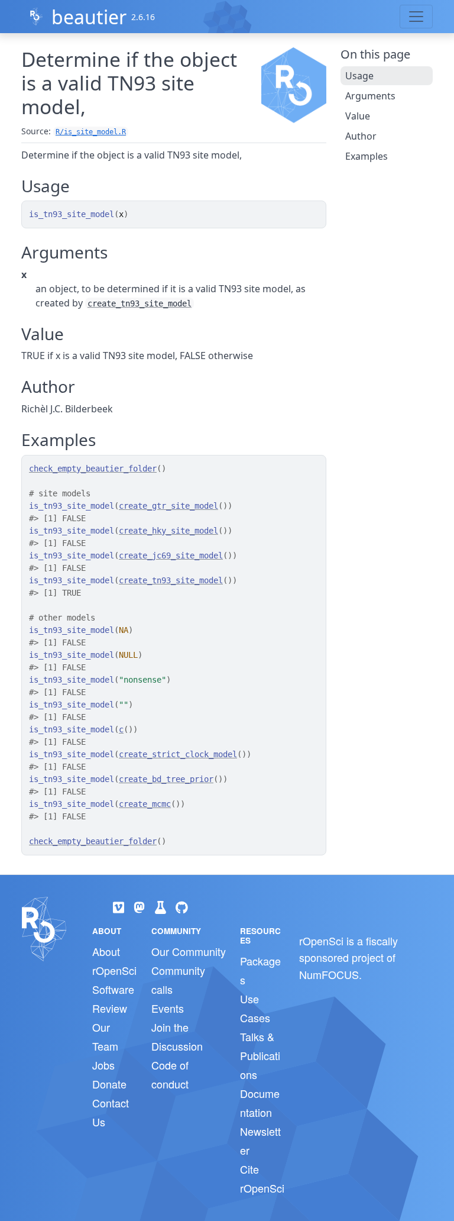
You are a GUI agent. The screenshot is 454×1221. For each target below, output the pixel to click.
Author (361, 136)
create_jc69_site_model (171, 555)
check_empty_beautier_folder (93, 468)
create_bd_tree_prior (166, 779)
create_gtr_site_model (168, 506)
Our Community (188, 951)
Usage (359, 75)
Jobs (103, 1065)
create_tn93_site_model (139, 303)
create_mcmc (145, 804)
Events (167, 1008)
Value (357, 115)
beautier (89, 16)
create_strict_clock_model (178, 754)
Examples (366, 156)
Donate (109, 1083)
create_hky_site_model (168, 530)
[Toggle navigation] (416, 16)
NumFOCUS (329, 974)
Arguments (370, 95)
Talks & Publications (260, 1055)
